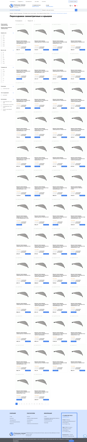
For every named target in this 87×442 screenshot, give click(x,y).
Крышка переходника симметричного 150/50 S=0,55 (42, 362)
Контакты (44, 1)
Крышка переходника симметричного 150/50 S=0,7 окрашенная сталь (23, 392)
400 (4, 42)
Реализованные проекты (15, 421)
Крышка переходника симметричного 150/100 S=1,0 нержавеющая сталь (60, 246)
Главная (11, 13)
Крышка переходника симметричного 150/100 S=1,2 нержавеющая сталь (60, 275)
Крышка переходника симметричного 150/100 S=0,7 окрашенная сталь (60, 217)
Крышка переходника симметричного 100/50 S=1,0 (59, 71)
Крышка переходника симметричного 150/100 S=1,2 (23, 275)
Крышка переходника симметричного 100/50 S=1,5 (59, 129)
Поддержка (20, 1)
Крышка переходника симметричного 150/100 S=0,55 (76, 187)
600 (4, 46)
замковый (5, 95)
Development (28, 435)
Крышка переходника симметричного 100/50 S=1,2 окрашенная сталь (41, 129)
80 (3, 57)
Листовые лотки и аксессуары (29, 13)
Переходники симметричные (4, 25)
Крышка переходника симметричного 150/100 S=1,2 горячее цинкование (41, 275)
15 (3, 52)
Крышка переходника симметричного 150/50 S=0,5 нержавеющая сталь (23, 362)
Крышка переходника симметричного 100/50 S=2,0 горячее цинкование (78, 158)
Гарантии (29, 421)
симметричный (6, 88)
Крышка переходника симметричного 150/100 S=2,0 (23, 333)
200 (4, 38)
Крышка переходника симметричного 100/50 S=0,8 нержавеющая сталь (41, 71)
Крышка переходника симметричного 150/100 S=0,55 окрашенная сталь (22, 217)
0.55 (4, 71)
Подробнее (16, 440)
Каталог (28, 416)
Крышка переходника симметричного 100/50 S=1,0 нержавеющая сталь (23, 100)
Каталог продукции (18, 13)
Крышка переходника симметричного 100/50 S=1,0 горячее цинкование (77, 71)
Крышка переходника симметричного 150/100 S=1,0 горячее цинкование (41, 246)
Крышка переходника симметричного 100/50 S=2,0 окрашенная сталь (41, 187)
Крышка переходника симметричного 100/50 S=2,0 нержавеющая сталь (23, 187)
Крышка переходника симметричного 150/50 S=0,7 (77, 362)
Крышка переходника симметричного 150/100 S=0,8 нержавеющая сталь (78, 217)
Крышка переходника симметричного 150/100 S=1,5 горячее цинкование (41, 304)
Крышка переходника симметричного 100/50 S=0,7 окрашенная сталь (23, 71)
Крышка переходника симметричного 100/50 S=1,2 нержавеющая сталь (23, 129)
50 (3, 56)
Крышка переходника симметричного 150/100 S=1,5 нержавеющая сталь (59, 304)
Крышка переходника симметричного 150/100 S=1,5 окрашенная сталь (78, 304)
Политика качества (48, 420)
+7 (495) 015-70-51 (36, 5)
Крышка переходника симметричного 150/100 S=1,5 (23, 304)
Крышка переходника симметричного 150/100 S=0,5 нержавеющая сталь (60, 187)
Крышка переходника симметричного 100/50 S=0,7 (78, 41)
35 (3, 54)
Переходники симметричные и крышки (58, 13)
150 (3, 37)
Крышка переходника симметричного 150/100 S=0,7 (42, 216)
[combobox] (20, 21)
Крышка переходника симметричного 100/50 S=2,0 (60, 158)
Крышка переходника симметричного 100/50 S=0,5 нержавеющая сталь (23, 42)
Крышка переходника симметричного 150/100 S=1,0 (23, 246)
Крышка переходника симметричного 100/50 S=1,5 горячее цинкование (77, 129)
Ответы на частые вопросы (32, 423)
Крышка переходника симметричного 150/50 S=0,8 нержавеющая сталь (41, 392)
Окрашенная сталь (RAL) (8, 104)
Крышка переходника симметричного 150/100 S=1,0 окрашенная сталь (78, 246)
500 (4, 44)
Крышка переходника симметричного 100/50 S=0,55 (42, 41)
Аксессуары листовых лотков (43, 13)
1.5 (3, 80)
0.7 (3, 73)
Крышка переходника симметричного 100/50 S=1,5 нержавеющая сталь (23, 158)
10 (39, 403)
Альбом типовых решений (32, 418)
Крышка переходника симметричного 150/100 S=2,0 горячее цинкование (42, 333)
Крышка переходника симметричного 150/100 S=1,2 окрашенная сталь (78, 275)
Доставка (37, 1)
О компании (12, 1)
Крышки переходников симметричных (6, 28)
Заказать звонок (35, 6)
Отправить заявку (73, 1)
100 (3, 35)
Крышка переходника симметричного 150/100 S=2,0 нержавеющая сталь (60, 333)
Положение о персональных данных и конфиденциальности (51, 419)
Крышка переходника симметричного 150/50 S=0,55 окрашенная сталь (60, 362)
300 (4, 40)
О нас (11, 416)
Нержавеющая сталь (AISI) (7, 107)
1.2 (3, 78)
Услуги (45, 416)
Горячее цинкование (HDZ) (7, 110)
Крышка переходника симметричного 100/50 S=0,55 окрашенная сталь (60, 42)
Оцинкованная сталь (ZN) (7, 102)
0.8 (3, 75)
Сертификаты (29, 420)
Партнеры (46, 422)
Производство (29, 1)
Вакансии (12, 423)
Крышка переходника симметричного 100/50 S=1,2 (59, 100)
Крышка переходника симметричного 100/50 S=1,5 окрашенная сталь (41, 158)
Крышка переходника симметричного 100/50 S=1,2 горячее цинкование (77, 100)
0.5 (3, 69)
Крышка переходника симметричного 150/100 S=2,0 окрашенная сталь (78, 333)
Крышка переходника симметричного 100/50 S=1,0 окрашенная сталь (41, 100)
